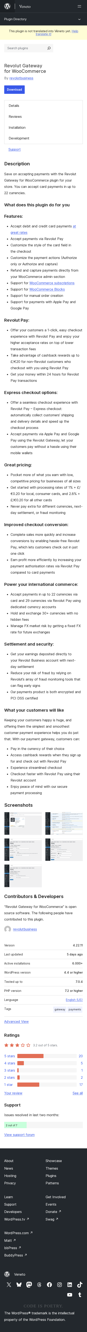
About (9, 1161)
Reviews (15, 116)
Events (51, 1204)
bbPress (12, 1248)
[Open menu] (80, 6)
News (8, 1168)
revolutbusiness (21, 78)
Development (19, 138)
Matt (10, 1240)
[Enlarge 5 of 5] (36, 870)
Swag (52, 1219)
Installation (17, 127)
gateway (59, 1009)
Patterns (52, 1183)
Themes (52, 1168)
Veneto (19, 1274)
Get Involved (56, 1197)
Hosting (10, 1176)
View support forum (19, 1135)
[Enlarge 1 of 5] (36, 818)
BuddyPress (15, 1255)
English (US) (74, 1000)
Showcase (54, 1161)
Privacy (10, 1183)
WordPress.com (18, 1233)
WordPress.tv (16, 1219)
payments (75, 1009)
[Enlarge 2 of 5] (77, 818)
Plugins (51, 1176)
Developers (13, 1212)
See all (78, 1093)
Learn (8, 1197)
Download (14, 89)
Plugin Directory (15, 19)
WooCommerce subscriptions (52, 283)
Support (14, 149)
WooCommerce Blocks (47, 289)
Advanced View (16, 1021)
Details (14, 105)
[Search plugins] (49, 48)
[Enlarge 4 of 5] (77, 844)
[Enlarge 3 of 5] (36, 844)
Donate (53, 1212)
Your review (13, 1093)
